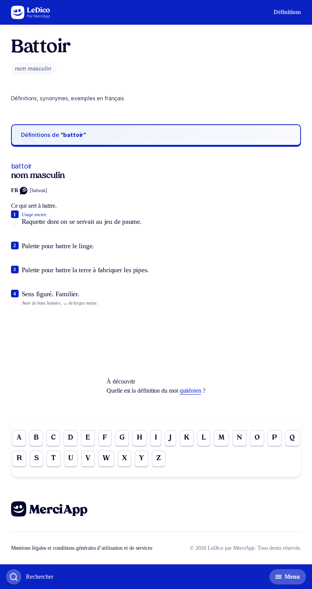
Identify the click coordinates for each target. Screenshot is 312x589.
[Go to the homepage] (30, 12)
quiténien (190, 390)
